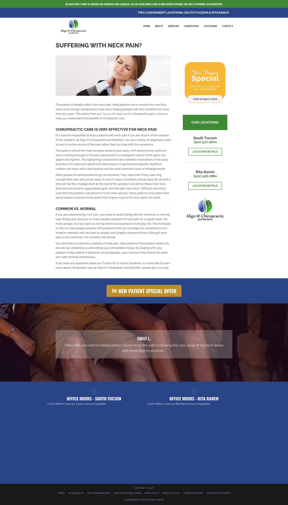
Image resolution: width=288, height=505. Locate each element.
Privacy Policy (171, 493)
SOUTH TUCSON (196, 12)
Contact (227, 26)
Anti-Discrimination (98, 493)
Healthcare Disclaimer (127, 493)
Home (146, 26)
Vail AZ (126, 113)
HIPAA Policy (152, 493)
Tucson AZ (109, 113)
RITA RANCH (220, 12)
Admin (61, 493)
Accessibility (76, 493)
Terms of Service (193, 493)
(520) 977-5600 (205, 142)
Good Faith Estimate (218, 493)
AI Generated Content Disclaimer (144, 500)
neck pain (92, 214)
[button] (144, 291)
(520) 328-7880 (205, 176)
